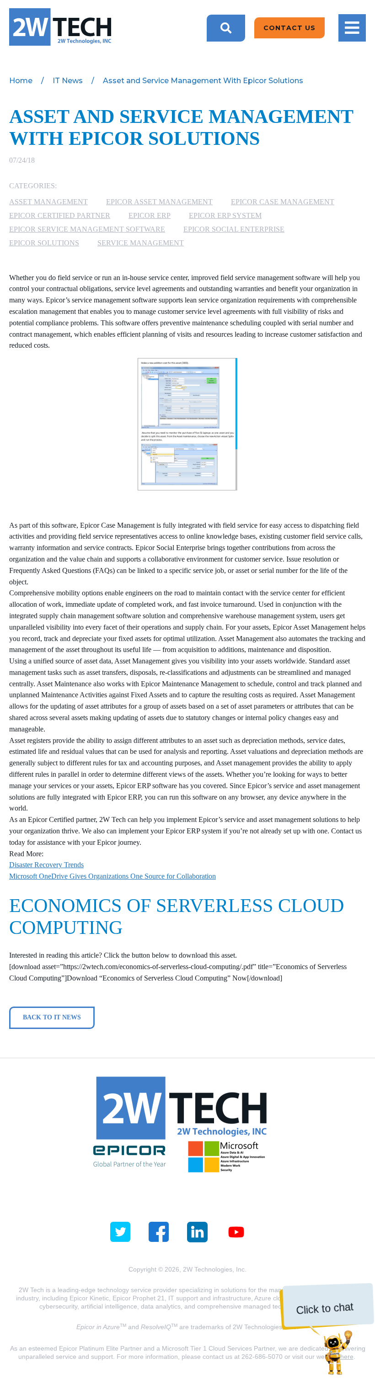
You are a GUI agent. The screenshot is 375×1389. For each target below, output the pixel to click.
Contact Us (289, 28)
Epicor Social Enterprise (233, 229)
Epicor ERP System (225, 215)
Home (20, 80)
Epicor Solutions (44, 243)
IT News (68, 80)
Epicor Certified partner (59, 215)
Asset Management (48, 202)
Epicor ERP (150, 215)
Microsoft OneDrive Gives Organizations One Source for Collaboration (112, 876)
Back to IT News (52, 1017)
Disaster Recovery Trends (46, 865)
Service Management (140, 243)
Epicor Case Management (282, 202)
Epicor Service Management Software (87, 229)
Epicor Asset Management (159, 202)
